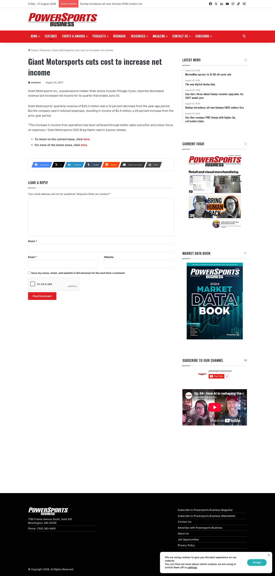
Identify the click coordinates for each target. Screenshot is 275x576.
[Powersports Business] (62, 20)
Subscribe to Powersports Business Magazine (205, 509)
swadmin (36, 82)
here (86, 139)
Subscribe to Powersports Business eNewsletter (207, 515)
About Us (183, 533)
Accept (257, 562)
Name (32, 241)
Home (34, 50)
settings (192, 567)
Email (32, 257)
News (34, 36)
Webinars (119, 36)
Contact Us (184, 521)
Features (51, 36)
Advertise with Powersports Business (200, 527)
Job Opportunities (188, 539)
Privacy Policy (186, 545)
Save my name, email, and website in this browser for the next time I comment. (78, 272)
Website (109, 257)
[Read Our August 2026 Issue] (214, 191)
